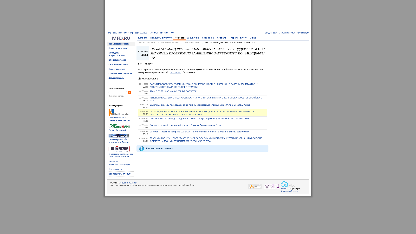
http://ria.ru (175, 72)
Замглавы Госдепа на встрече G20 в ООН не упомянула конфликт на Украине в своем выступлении (200, 131)
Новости (180, 37)
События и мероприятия (120, 73)
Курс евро (138, 32)
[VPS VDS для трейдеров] (288, 184)
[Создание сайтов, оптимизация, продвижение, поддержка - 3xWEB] (255, 186)
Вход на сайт (271, 33)
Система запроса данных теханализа (121, 155)
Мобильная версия (159, 32)
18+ (173, 32)
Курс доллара (118, 32)
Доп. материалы (116, 78)
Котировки (208, 37)
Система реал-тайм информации (119, 140)
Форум (234, 37)
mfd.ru (141, 42)
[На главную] (121, 39)
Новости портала (117, 69)
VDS (285, 188)
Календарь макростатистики (117, 54)
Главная (142, 37)
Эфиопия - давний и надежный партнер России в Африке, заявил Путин (186, 125)
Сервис (117, 130)
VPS (282, 188)
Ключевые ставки (117, 60)
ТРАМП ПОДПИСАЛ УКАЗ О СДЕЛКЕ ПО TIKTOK (173, 91)
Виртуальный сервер (289, 191)
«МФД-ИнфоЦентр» (127, 182)
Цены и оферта (116, 169)
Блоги (243, 37)
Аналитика (193, 37)
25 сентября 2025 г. (191, 42)
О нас (253, 37)
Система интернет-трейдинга (119, 119)
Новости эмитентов (118, 48)
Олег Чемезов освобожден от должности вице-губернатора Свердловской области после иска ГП (199, 118)
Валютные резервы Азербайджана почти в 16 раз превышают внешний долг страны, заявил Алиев (200, 104)
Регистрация (303, 33)
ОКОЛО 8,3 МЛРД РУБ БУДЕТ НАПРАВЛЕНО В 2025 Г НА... (230, 42)
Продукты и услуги (161, 37)
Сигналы (222, 37)
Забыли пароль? (287, 33)
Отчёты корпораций (118, 64)
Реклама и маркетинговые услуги (119, 163)
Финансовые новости (119, 44)
